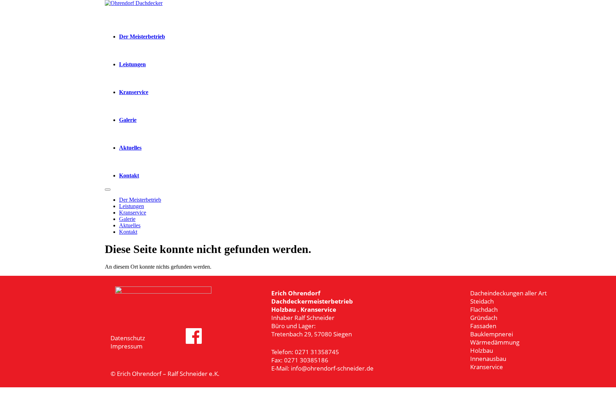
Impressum (127, 346)
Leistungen (132, 64)
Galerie (128, 120)
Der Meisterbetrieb (142, 36)
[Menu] (108, 189)
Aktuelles (130, 148)
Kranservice (133, 92)
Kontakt (129, 175)
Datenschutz (128, 338)
